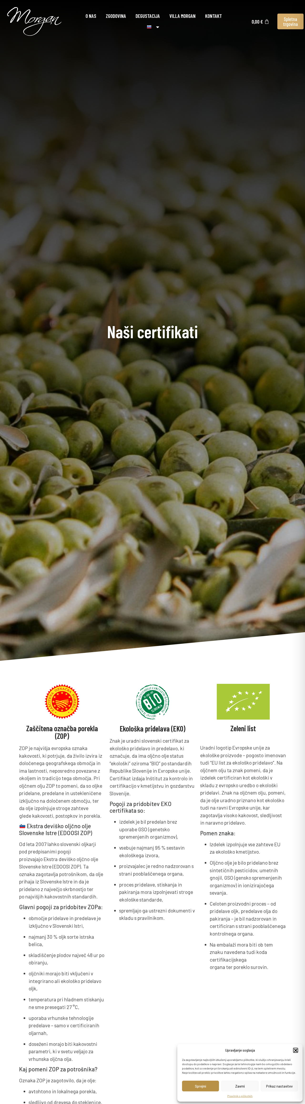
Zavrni (240, 1086)
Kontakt (213, 16)
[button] (295, 1050)
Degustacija (148, 16)
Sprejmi (200, 1086)
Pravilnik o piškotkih (240, 1096)
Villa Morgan (182, 16)
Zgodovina (116, 16)
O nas (91, 16)
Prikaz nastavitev (279, 1086)
